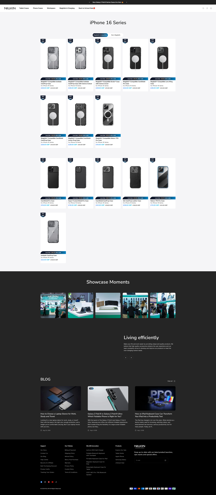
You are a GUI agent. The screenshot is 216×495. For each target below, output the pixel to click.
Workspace (51, 8)
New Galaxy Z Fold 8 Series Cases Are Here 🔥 (108, 2)
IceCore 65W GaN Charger (94, 450)
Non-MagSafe (115, 35)
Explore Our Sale (121, 450)
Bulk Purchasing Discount (48, 466)
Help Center (44, 459)
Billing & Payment (70, 450)
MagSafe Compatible (100, 35)
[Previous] (89, 2)
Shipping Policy (70, 453)
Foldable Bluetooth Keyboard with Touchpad (95, 454)
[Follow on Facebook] (41, 482)
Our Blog (43, 456)
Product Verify (45, 469)
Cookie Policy (69, 469)
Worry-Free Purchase (71, 459)
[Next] (126, 2)
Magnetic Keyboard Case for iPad (95, 463)
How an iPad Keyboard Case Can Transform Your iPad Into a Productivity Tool (153, 415)
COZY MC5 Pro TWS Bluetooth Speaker (96, 473)
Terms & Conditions (71, 472)
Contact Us (44, 453)
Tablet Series (120, 453)
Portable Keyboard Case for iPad (96, 458)
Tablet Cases (24, 8)
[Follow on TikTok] (56, 482)
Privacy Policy (69, 466)
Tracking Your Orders (47, 472)
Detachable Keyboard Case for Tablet (96, 468)
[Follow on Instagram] (45, 482)
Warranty (68, 463)
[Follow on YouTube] (52, 482)
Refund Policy (69, 456)
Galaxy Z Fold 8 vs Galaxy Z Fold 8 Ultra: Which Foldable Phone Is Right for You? (105, 415)
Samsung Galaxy (121, 459)
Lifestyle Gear (120, 463)
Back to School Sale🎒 (87, 8)
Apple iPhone (120, 456)
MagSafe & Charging (67, 8)
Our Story (43, 450)
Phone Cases (38, 8)
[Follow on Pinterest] (49, 482)
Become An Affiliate (46, 463)
